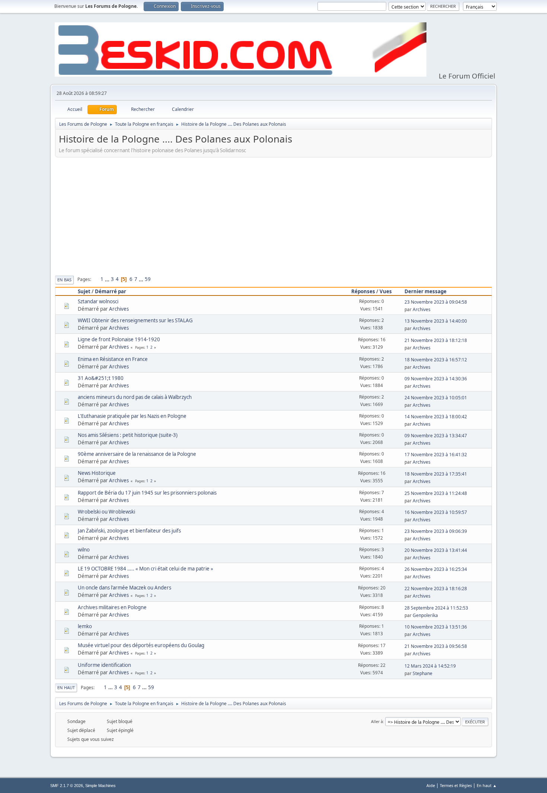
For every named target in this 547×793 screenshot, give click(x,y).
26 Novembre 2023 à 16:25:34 (435, 569)
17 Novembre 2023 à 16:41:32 (435, 454)
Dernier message (425, 291)
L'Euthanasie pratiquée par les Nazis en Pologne (132, 416)
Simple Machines (100, 785)
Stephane (422, 673)
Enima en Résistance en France (113, 359)
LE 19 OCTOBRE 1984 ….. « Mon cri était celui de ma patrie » (145, 568)
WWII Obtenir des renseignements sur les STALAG (135, 320)
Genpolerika (425, 615)
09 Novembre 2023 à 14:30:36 (435, 378)
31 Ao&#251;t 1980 (101, 378)
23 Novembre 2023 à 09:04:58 (435, 302)
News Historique (97, 473)
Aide (430, 785)
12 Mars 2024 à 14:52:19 (430, 666)
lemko (85, 626)
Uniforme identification (104, 665)
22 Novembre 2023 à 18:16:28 (435, 588)
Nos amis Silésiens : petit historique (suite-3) (127, 435)
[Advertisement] (273, 215)
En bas (64, 279)
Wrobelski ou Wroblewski (106, 511)
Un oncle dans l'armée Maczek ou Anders (124, 587)
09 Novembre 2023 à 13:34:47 (435, 435)
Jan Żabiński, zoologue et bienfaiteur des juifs (129, 530)
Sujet (84, 291)
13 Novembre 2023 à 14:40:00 (435, 321)
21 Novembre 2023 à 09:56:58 (435, 646)
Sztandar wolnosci (98, 301)
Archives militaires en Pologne (112, 607)
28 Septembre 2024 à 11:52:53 (436, 608)
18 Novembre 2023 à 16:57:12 (435, 359)
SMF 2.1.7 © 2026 (66, 785)
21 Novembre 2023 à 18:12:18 (435, 340)
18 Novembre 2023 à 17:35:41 (435, 474)
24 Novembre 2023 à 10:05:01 (435, 397)
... (108, 279)
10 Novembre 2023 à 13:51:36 (435, 627)
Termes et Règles (456, 785)
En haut (66, 687)
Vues (386, 291)
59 (148, 279)
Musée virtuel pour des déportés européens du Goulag (141, 645)
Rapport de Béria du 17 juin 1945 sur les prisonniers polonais (147, 492)
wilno (84, 549)
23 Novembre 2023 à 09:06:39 (435, 531)
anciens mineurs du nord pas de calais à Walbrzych (135, 397)
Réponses (363, 291)
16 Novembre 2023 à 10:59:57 (435, 512)
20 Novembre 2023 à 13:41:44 (435, 550)
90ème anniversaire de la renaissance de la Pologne (137, 454)
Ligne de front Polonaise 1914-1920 (119, 339)
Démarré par (110, 291)
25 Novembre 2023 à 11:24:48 (435, 493)
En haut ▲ (487, 785)
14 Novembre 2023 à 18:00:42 (435, 416)
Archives (119, 309)
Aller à (377, 721)
